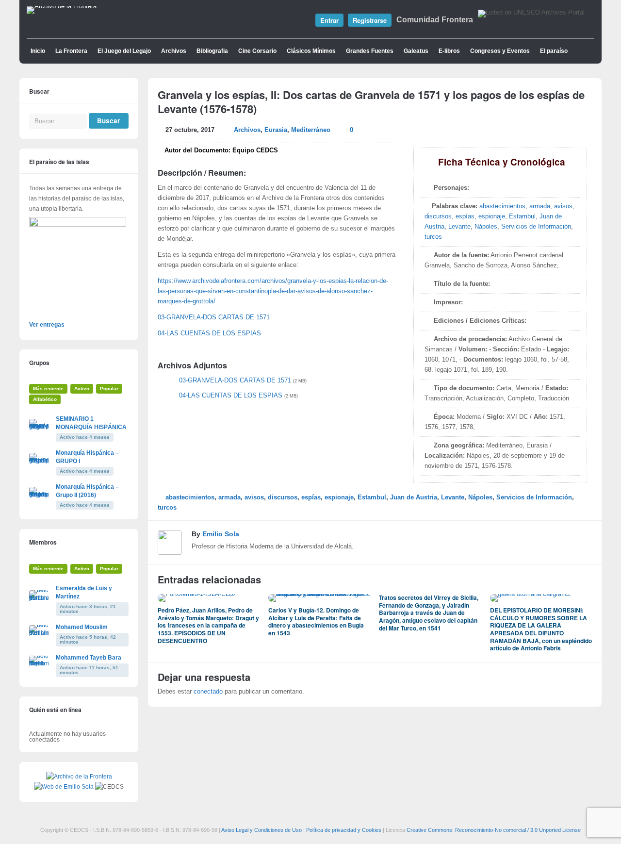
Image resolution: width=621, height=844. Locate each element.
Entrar (329, 20)
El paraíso (554, 51)
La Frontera (71, 51)
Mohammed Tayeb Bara (88, 657)
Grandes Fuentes (369, 51)
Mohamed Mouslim (82, 627)
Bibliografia (212, 51)
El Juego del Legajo (124, 51)
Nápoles (485, 226)
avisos (563, 206)
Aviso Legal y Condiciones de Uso (261, 830)
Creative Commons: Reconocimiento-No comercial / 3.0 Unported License (494, 830)
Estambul (522, 216)
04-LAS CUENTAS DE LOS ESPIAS (209, 333)
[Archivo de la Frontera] (62, 6)
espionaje (491, 216)
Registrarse (370, 20)
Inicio (38, 51)
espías (465, 216)
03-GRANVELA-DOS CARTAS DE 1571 (214, 317)
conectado (208, 691)
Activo (81, 388)
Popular (109, 388)
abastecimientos (502, 206)
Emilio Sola (220, 534)
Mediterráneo (310, 130)
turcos (433, 236)
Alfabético (45, 399)
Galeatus (416, 51)
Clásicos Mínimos (311, 51)
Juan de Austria (413, 497)
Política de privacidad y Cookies (343, 830)
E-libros (449, 51)
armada (539, 206)
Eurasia (275, 130)
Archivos (173, 51)
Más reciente (48, 388)
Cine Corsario (257, 51)
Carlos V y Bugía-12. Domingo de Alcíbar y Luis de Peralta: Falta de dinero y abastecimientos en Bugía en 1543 (316, 621)
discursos (438, 216)
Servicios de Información (536, 226)
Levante (459, 226)
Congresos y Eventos (500, 51)
